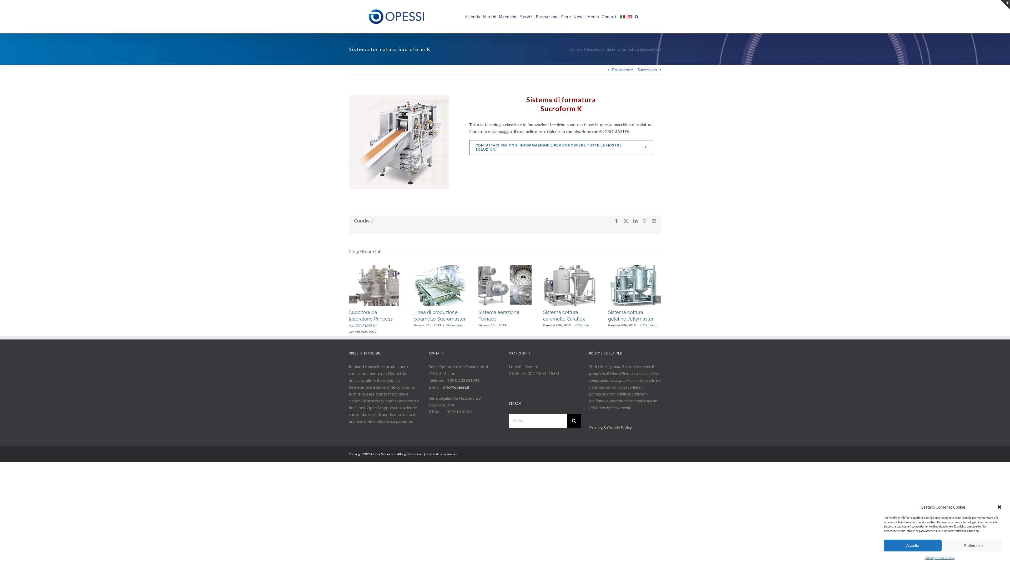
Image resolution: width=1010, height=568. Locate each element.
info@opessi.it (456, 386)
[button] (999, 507)
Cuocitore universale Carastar (429, 285)
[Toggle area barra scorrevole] (1005, 4)
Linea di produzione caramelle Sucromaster (624, 285)
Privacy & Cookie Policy (611, 427)
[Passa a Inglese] (630, 16)
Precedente (622, 69)
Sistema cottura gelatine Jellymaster (365, 285)
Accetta (912, 545)
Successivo (647, 69)
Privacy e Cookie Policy (940, 558)
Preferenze (973, 545)
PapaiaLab (449, 454)
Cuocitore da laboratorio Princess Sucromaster (559, 285)
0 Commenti (378, 325)
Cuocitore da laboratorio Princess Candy (494, 285)
